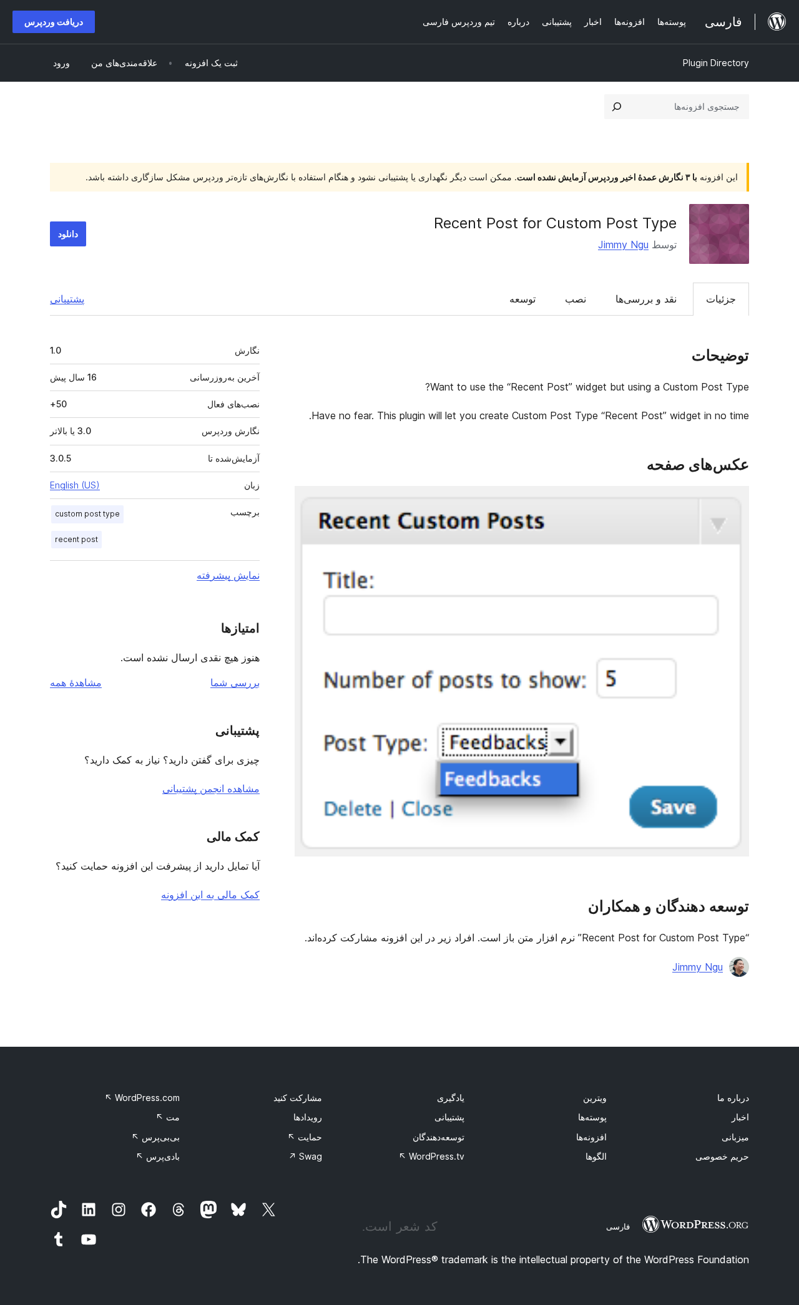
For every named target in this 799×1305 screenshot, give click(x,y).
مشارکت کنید (297, 1097)
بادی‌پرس (157, 1156)
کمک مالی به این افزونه (210, 894)
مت (167, 1117)
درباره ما (733, 1097)
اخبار (740, 1117)
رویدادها (307, 1117)
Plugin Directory (716, 62)
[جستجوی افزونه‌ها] (616, 106)
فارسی (618, 1226)
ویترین (595, 1097)
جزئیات (721, 299)
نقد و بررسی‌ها (646, 299)
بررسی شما (235, 682)
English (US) (75, 485)
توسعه (522, 299)
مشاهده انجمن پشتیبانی (211, 788)
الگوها (596, 1156)
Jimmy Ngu (623, 244)
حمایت (304, 1137)
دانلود (68, 233)
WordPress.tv (431, 1156)
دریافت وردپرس (53, 21)
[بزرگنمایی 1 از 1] (732, 503)
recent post (76, 539)
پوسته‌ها (592, 1117)
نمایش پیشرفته (228, 575)
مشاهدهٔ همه (76, 682)
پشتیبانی (67, 299)
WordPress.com (142, 1097)
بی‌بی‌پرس (155, 1137)
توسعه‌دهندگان (438, 1137)
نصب (575, 299)
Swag (305, 1156)
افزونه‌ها (591, 1137)
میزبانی (735, 1137)
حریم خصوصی (722, 1156)
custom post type (87, 513)
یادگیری (450, 1097)
